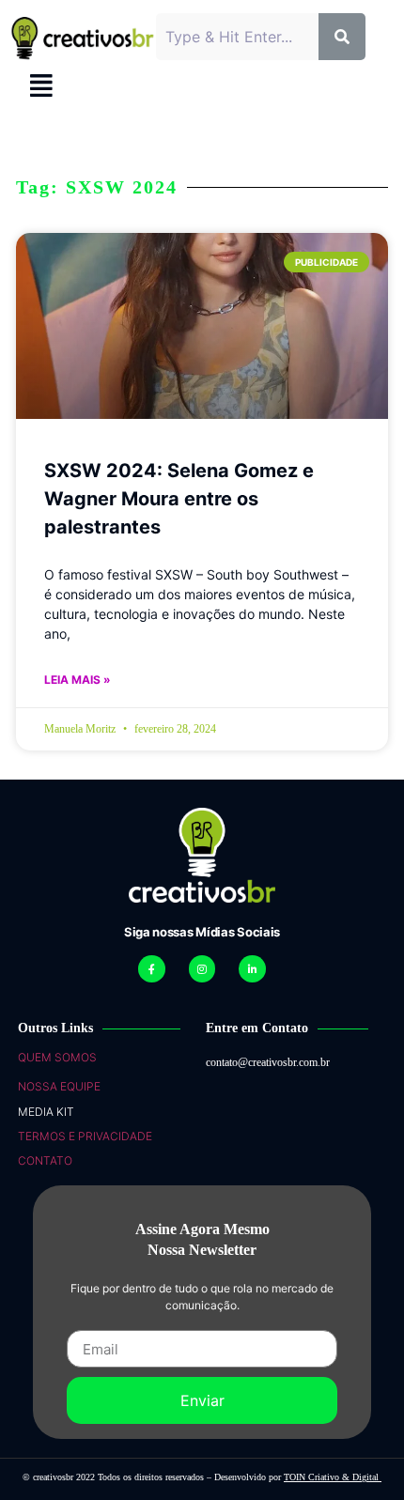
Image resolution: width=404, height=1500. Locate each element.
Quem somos (57, 1057)
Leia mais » (77, 680)
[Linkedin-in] (252, 968)
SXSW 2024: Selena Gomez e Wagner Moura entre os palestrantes (179, 498)
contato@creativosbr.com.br (268, 1062)
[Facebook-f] (151, 968)
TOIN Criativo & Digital (332, 1477)
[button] (41, 86)
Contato (45, 1160)
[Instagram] (202, 968)
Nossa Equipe (59, 1086)
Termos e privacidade (85, 1136)
